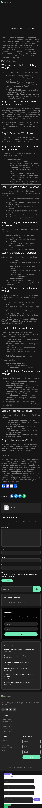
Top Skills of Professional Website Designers (16, 662)
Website (4, 565)
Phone (6, 807)
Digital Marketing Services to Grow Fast (15, 668)
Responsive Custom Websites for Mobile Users (17, 656)
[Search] (37, 589)
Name (3, 549)
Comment (5, 527)
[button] (38, 3)
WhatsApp (7, 805)
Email (3, 557)
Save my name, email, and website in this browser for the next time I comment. (19, 575)
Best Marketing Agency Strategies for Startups (17, 682)
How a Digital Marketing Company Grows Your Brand (19, 649)
